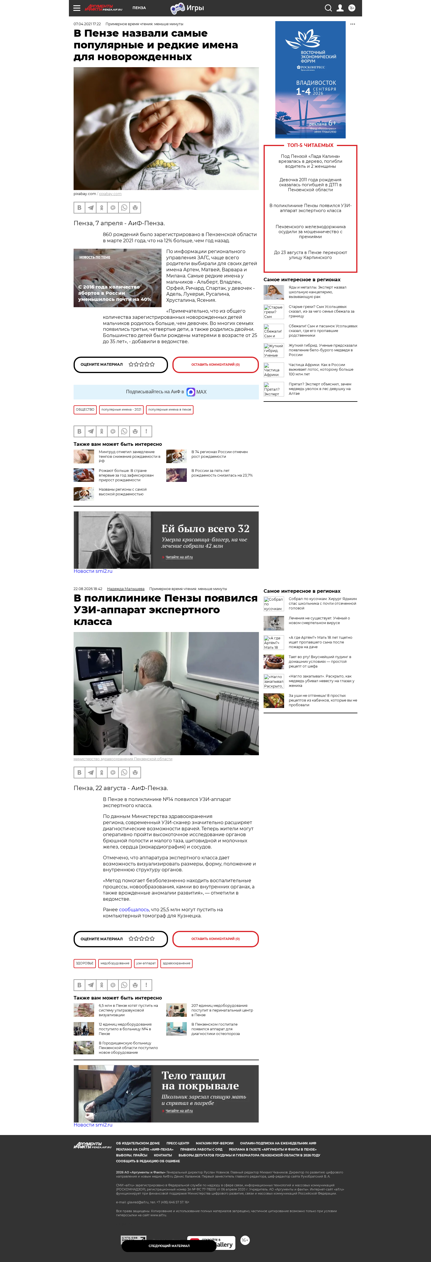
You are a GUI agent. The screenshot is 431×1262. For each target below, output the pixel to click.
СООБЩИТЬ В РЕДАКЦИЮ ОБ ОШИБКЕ (148, 1161)
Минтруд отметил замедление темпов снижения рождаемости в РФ (129, 456)
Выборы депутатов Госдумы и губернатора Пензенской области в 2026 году (249, 1155)
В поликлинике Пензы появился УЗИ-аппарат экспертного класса (310, 208)
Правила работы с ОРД (201, 1149)
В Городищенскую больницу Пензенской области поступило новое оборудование (128, 1048)
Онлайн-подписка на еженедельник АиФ (278, 1143)
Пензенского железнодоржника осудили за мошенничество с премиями (311, 231)
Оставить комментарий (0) (215, 365)
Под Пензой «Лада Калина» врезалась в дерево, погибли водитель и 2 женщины (310, 161)
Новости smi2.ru (93, 571)
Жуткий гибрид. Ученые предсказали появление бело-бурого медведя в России (323, 350)
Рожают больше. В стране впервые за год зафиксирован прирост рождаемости (126, 475)
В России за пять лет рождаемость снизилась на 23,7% (222, 472)
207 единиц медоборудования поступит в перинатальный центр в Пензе (222, 1010)
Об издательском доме (138, 1143)
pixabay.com (110, 194)
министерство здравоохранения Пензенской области (123, 759)
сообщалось (134, 909)
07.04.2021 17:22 (87, 24)
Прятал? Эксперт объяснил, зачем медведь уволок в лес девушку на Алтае (320, 389)
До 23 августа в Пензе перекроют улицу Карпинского (310, 255)
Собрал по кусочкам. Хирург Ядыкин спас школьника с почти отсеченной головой (323, 603)
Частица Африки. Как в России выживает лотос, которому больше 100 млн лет (321, 369)
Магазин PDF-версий (214, 1143)
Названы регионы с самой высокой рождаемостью (123, 491)
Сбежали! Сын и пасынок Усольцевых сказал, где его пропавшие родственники (323, 331)
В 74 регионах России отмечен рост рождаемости (219, 454)
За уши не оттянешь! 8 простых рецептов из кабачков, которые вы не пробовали (323, 700)
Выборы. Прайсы (131, 1155)
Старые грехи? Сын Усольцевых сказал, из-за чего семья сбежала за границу (321, 311)
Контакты (163, 1155)
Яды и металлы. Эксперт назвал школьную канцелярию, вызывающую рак (318, 292)
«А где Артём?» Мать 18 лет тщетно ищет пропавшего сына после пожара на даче (320, 642)
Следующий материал (169, 1246)
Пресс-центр (178, 1143)
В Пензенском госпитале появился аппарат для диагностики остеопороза (215, 1029)
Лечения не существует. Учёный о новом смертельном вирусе (319, 620)
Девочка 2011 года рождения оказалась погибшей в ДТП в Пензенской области (310, 184)
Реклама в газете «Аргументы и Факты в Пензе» (273, 1149)
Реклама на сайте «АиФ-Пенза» (145, 1149)
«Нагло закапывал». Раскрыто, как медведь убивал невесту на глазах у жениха (321, 681)
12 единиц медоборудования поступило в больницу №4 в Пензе (125, 1029)
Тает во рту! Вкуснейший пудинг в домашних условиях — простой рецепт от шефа (320, 661)
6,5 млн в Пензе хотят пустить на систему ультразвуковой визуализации (128, 1010)
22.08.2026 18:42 (88, 589)
